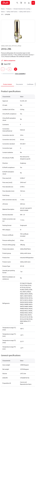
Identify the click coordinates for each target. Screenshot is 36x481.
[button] (25, 3)
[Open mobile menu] (33, 3)
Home (3, 9)
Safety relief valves (12, 11)
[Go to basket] (21, 3)
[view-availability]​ (20, 74)
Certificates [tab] (30, 84)
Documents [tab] (19, 84)
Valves (3, 11)
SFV (2, 14)
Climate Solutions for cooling (21, 9)
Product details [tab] (7, 84)
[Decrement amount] (2, 69)
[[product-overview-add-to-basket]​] (15, 69)
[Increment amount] (9, 69)
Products (9, 9)
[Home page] (5, 3)
